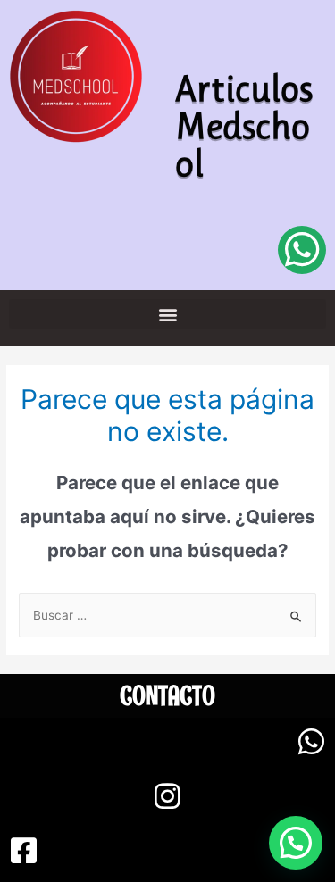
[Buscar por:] (167, 615)
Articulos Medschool (244, 126)
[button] (167, 314)
